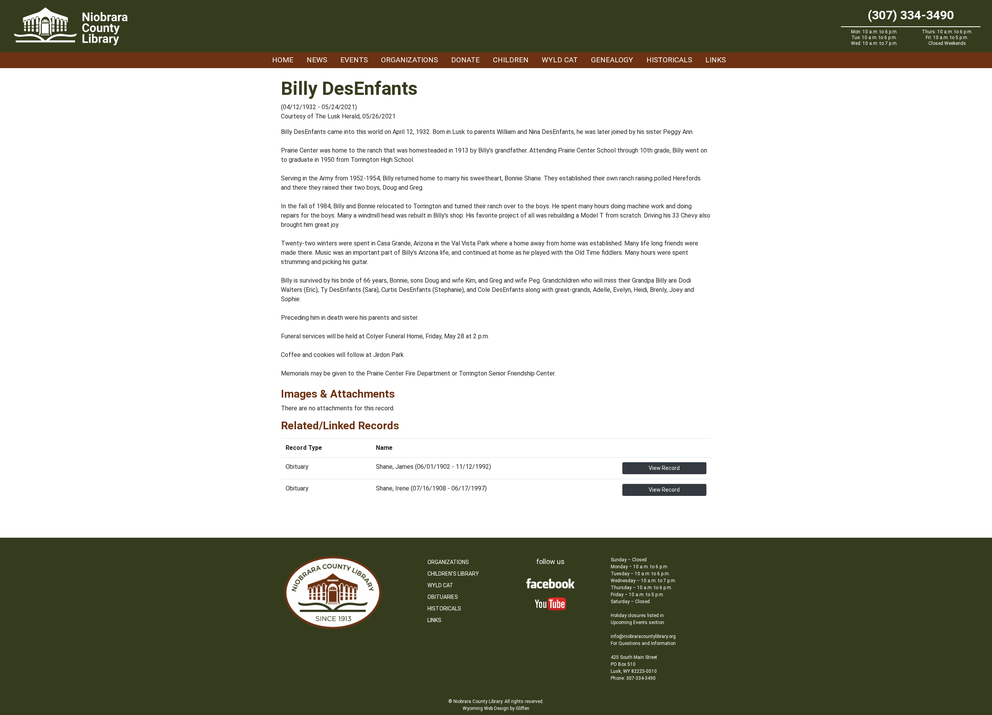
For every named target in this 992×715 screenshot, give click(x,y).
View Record (664, 468)
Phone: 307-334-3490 (633, 678)
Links (715, 59)
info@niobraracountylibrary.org (643, 636)
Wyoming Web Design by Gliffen (496, 708)
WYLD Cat (560, 59)
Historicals (669, 59)
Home (282, 59)
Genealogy (612, 59)
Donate (465, 59)
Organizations (409, 59)
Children (511, 59)
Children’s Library (453, 574)
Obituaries (442, 597)
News (317, 59)
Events (354, 59)
